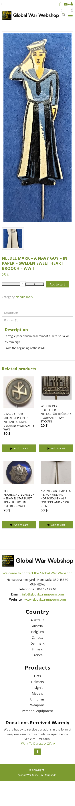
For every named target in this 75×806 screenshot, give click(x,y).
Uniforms (37, 699)
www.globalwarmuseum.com (45, 599)
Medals (37, 693)
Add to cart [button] (20, 448)
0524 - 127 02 (47, 589)
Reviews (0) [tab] (11, 320)
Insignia (37, 687)
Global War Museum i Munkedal (37, 775)
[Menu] (69, 15)
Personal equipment (37, 711)
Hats (37, 676)
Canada (37, 637)
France (37, 655)
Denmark (37, 643)
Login (71, 4)
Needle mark (24, 297)
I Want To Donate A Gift (36, 744)
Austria (37, 626)
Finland (37, 649)
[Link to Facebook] (60, 4)
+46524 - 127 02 (69, 4)
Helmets (37, 682)
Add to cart (57, 284)
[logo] (30, 15)
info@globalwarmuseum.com (66, 4)
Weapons (37, 705)
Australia (37, 620)
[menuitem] (68, 9)
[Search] (62, 15)
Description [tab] (11, 312)
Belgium (37, 632)
